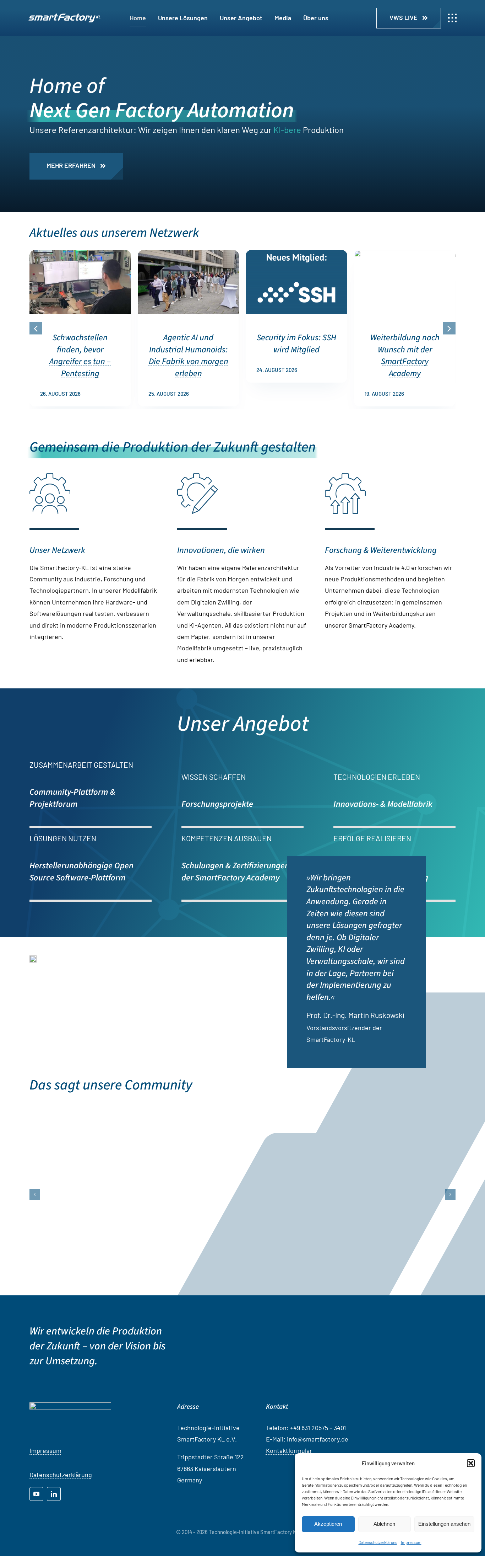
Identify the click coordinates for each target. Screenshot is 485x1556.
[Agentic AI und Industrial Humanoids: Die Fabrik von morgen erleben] (188, 254)
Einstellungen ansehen (444, 1524)
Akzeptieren (328, 1524)
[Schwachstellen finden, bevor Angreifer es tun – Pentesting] (80, 254)
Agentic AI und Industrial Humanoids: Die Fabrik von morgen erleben (188, 355)
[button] (470, 1463)
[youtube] (36, 1522)
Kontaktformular (289, 1479)
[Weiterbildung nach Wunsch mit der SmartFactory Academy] (405, 254)
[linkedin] (54, 1522)
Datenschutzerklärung (378, 1542)
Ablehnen (384, 1524)
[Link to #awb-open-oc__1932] (452, 18)
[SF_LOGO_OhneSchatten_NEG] (64, 17)
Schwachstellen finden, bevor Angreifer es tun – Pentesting (80, 355)
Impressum (411, 1542)
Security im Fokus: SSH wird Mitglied (296, 343)
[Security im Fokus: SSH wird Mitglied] (296, 254)
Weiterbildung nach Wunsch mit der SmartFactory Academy (405, 355)
